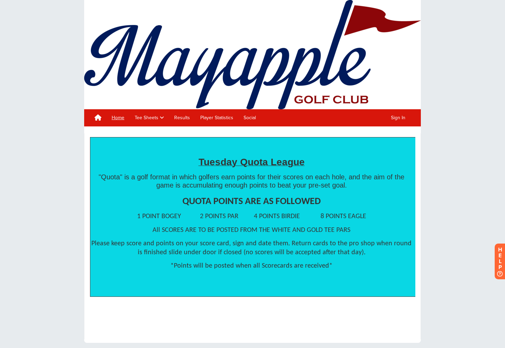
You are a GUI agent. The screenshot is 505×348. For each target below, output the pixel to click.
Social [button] (250, 118)
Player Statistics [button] (216, 118)
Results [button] (182, 118)
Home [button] (118, 118)
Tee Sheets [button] (147, 118)
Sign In (398, 118)
